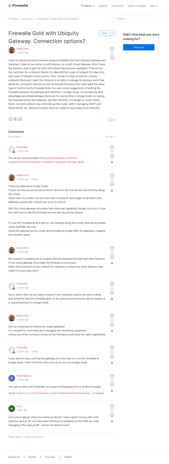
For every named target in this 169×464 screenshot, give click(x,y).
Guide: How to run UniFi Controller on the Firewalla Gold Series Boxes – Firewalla (56, 393)
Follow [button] (104, 33)
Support (103, 5)
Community (117, 5)
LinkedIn (20, 119)
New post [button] (139, 47)
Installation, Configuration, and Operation (58, 18)
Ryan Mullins (24, 375)
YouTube (50, 457)
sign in (19, 436)
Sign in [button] (153, 5)
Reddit (32, 457)
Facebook (10, 119)
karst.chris (23, 48)
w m (19, 406)
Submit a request (137, 5)
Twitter (15, 119)
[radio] (112, 48)
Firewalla (12, 18)
